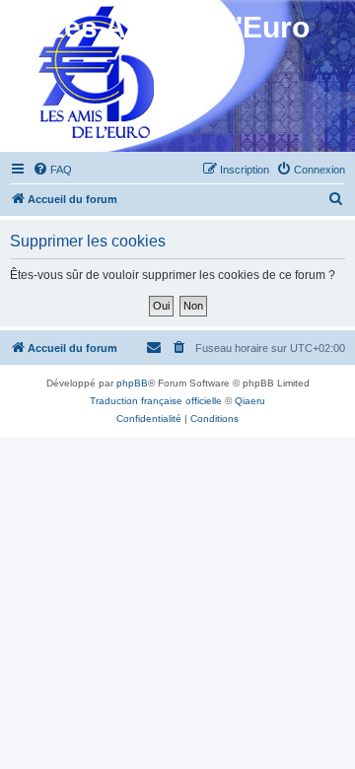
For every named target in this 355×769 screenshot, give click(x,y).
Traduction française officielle (156, 400)
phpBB (132, 383)
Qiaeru (250, 400)
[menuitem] (52, 169)
